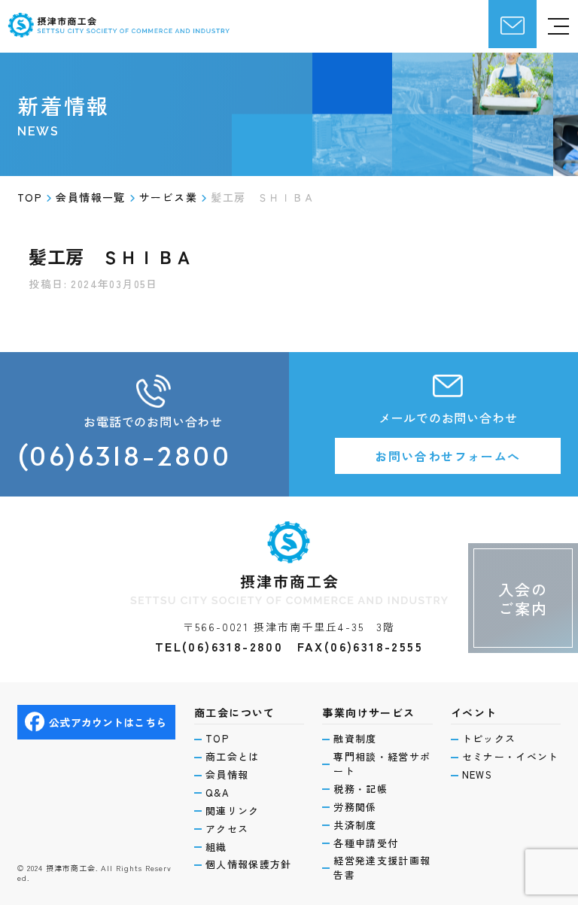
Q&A (217, 793)
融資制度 (354, 739)
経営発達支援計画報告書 (381, 868)
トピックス (489, 739)
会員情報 (226, 775)
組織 (216, 847)
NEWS (477, 775)
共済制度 (354, 825)
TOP (217, 739)
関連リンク (232, 811)
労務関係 (354, 807)
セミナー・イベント (510, 757)
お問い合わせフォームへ (448, 456)
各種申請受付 (365, 843)
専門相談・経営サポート (381, 764)
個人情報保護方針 (248, 864)
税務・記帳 (360, 789)
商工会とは (232, 757)
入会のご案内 (523, 599)
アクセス (226, 829)
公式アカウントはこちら (107, 722)
